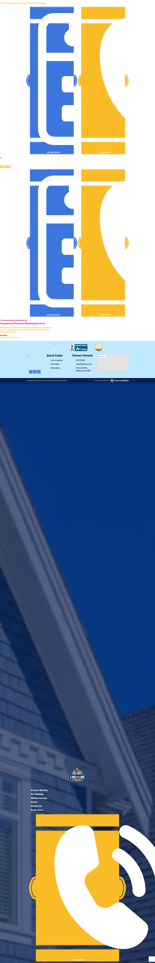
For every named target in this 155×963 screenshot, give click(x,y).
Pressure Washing (8, 159)
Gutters (48, 159)
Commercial (59, 159)
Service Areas (71, 159)
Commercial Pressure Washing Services (22, 323)
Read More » (4, 335)
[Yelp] (35, 372)
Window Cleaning (36, 159)
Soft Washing (21, 159)
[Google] (39, 372)
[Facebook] (31, 372)
